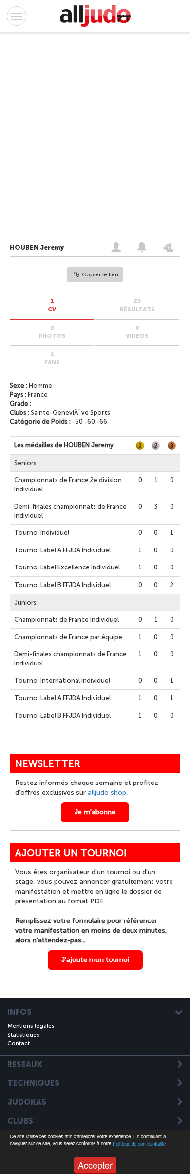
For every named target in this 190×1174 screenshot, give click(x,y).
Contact (18, 1043)
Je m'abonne (95, 812)
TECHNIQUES (33, 1083)
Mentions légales (31, 1025)
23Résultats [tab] (137, 305)
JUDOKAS (26, 1102)
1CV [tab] (52, 305)
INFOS (19, 1012)
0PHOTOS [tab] (52, 331)
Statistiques (23, 1034)
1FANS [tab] (52, 358)
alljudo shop (107, 792)
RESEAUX (24, 1064)
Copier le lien (100, 274)
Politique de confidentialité (139, 1143)
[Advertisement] (85, 139)
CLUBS (20, 1121)
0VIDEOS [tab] (137, 331)
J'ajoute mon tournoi (95, 960)
